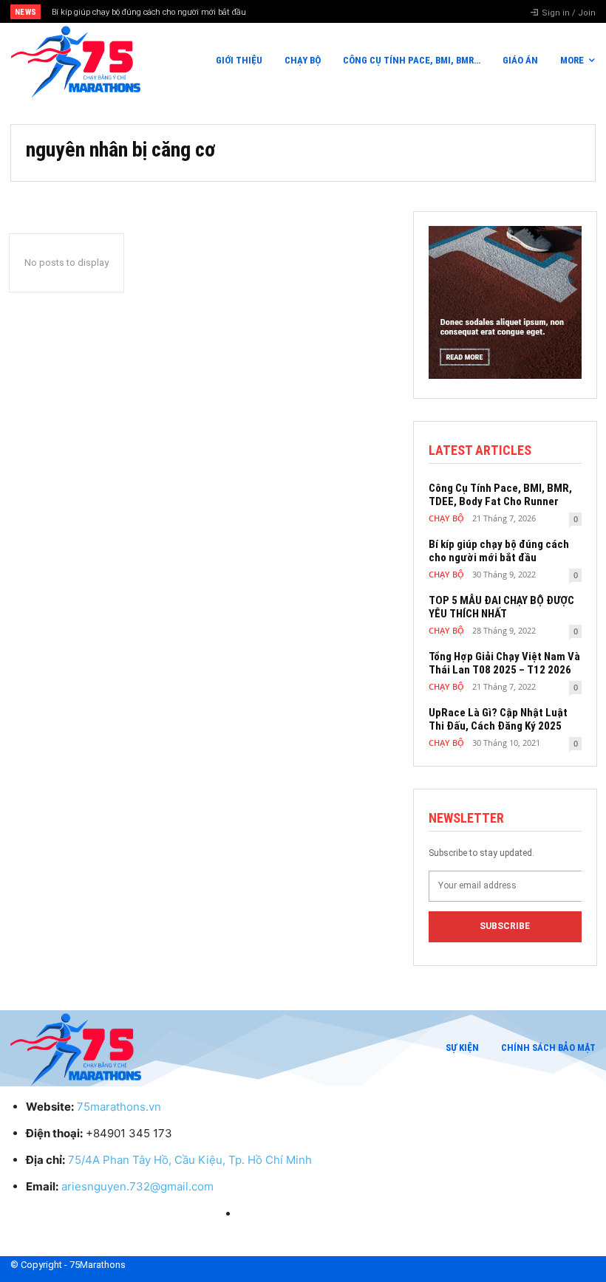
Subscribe (505, 926)
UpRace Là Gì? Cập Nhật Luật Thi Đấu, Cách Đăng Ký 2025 (498, 719)
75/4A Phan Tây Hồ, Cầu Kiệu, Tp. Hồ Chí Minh (190, 1160)
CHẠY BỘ (446, 518)
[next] (333, 11)
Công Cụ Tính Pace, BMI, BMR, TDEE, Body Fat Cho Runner (500, 494)
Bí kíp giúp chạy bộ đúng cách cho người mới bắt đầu (149, 12)
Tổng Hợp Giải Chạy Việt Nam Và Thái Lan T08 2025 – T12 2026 (504, 663)
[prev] (310, 11)
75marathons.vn (119, 1107)
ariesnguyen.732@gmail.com (137, 1186)
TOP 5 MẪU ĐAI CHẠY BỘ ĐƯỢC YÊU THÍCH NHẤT (501, 607)
